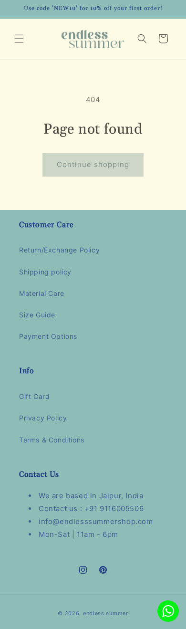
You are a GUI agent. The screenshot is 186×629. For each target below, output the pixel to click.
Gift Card (34, 396)
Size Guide (37, 315)
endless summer (105, 613)
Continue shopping (93, 164)
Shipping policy (45, 272)
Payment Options (48, 336)
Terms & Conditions (51, 440)
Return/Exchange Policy (59, 250)
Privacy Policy (43, 418)
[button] (19, 38)
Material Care (41, 293)
